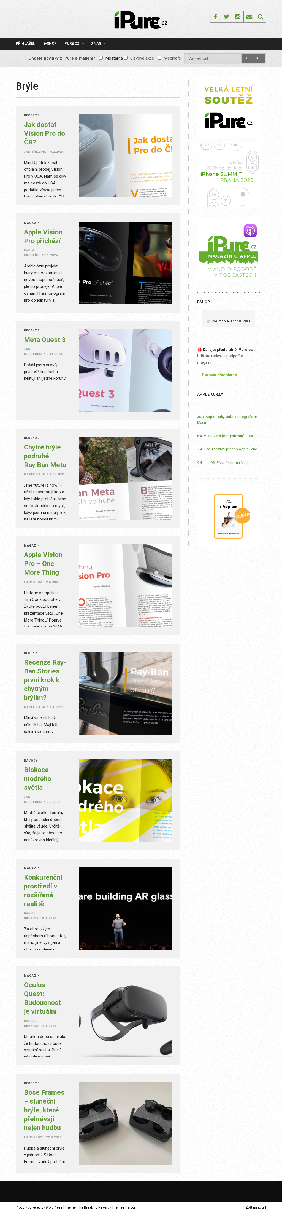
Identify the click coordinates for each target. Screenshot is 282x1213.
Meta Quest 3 (45, 340)
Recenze (31, 115)
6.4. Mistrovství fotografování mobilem (228, 436)
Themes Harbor (123, 1207)
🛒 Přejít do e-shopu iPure (228, 321)
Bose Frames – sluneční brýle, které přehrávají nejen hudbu (44, 1110)
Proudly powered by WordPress (39, 1207)
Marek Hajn (35, 474)
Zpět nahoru (255, 1207)
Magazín (32, 223)
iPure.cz (71, 43)
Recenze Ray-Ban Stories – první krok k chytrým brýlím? (45, 679)
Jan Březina (35, 152)
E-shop (50, 43)
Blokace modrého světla (37, 778)
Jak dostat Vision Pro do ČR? (44, 133)
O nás (95, 43)
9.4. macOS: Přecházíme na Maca (223, 462)
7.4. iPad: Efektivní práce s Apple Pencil (228, 449)
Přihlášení (26, 43)
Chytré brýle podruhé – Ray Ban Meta (45, 456)
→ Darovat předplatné (217, 375)
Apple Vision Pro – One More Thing (43, 563)
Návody (30, 760)
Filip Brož (33, 582)
